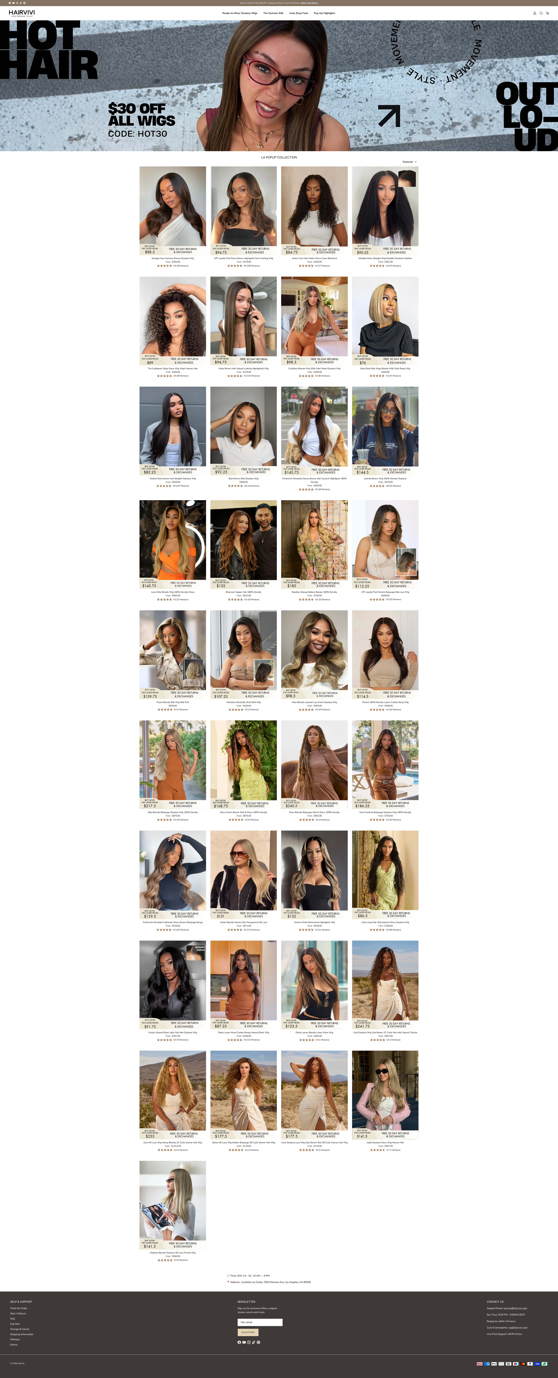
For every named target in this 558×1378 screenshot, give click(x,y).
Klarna (13, 1344)
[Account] (534, 13)
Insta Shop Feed (298, 13)
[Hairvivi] (22, 13)
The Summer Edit (273, 13)
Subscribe (248, 1332)
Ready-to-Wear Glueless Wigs (239, 13)
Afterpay (15, 1339)
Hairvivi (21, 1363)
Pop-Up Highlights (324, 13)
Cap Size (15, 1324)
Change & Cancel (19, 1329)
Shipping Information (21, 1334)
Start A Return (18, 1313)
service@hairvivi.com (515, 1308)
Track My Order (18, 1308)
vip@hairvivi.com (517, 1327)
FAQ (12, 1318)
